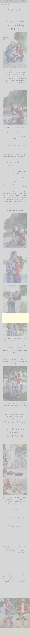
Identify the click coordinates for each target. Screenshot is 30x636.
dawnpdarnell (10, 613)
